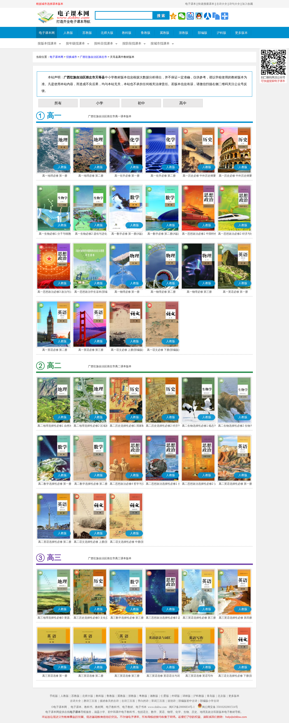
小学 (99, 103)
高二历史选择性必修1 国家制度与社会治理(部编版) (127, 426)
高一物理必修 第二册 (163, 291)
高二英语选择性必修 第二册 (54, 541)
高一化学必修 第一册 (127, 175)
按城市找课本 (160, 43)
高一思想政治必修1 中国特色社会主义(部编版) (199, 234)
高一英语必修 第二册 (54, 349)
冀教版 (164, 33)
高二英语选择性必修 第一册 (235, 483)
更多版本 (241, 33)
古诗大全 (221, 3)
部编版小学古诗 (209, 700)
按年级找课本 (75, 43)
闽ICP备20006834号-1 (182, 707)
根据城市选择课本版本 (49, 3)
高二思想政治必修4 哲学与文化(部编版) (127, 484)
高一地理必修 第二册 (90, 175)
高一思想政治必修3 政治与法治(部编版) (54, 292)
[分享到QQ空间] (173, 16)
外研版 (176, 695)
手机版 (54, 695)
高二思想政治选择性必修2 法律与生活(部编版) (199, 484)
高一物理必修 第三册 (199, 291)
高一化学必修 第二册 (163, 175)
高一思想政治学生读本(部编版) (91, 292)
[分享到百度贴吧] (190, 16)
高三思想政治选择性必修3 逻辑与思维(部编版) (163, 618)
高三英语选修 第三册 (127, 675)
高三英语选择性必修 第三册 (199, 617)
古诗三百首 (128, 700)
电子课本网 (47, 33)
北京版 (222, 695)
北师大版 (107, 33)
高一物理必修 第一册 (127, 291)
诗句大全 (234, 3)
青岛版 (211, 695)
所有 (58, 103)
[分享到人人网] (207, 16)
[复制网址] (216, 16)
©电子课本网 (59, 707)
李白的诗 (143, 700)
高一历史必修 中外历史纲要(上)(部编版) (199, 176)
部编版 (202, 33)
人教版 (68, 33)
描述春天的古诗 (109, 700)
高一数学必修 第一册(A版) (127, 233)
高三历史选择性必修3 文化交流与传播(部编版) (91, 618)
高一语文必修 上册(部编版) (127, 349)
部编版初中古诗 (187, 700)
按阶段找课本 (131, 43)
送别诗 (172, 700)
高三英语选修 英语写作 (199, 675)
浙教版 (183, 33)
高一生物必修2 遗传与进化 (91, 233)
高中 (182, 103)
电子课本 (190, 3)
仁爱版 (165, 695)
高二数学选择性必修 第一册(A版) (54, 484)
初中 (141, 103)
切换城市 (71, 56)
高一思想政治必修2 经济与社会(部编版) (235, 234)
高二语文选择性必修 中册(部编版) (127, 542)
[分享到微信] (181, 16)
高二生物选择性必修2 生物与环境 (235, 426)
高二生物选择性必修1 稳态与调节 (199, 426)
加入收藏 (247, 3)
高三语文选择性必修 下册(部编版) (235, 676)
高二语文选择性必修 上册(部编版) (91, 542)
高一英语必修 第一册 (235, 291)
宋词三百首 (158, 700)
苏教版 (87, 33)
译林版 (186, 695)
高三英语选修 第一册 (54, 675)
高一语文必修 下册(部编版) (163, 349)
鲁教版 (145, 33)
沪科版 (221, 33)
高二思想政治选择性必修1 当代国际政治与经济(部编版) (163, 484)
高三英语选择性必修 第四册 (235, 617)
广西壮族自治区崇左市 (93, 56)
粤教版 (143, 695)
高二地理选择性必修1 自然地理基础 (54, 426)
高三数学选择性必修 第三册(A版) (127, 618)
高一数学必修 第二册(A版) (163, 233)
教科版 (126, 33)
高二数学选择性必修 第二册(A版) (90, 484)
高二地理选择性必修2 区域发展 (91, 426)
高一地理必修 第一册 (54, 175)
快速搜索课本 (206, 3)
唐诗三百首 (90, 700)
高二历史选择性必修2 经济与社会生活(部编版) (163, 426)
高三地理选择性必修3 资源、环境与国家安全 (54, 618)
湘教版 (154, 695)
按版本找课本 (47, 43)
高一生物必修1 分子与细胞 (55, 233)
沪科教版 (198, 695)
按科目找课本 (103, 43)
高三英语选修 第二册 (90, 675)
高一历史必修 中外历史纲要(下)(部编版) (235, 176)
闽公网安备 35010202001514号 (220, 707)
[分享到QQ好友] (199, 16)
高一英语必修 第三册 (90, 349)
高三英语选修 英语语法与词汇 (163, 676)
